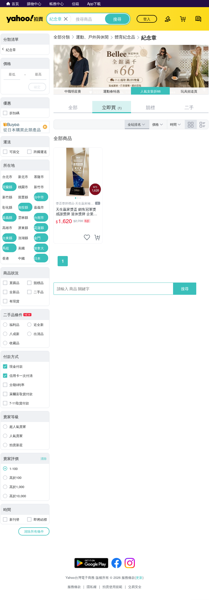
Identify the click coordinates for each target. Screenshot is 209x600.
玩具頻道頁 (189, 91)
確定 (37, 86)
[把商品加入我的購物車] (97, 237)
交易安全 (134, 586)
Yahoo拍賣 (24, 19)
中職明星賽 (72, 91)
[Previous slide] (57, 171)
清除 (44, 458)
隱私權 (92, 586)
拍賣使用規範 (112, 586)
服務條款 (74, 586)
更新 (139, 577)
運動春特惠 (111, 91)
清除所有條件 (34, 531)
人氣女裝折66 (150, 91)
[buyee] (25, 127)
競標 (150, 107)
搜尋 (185, 288)
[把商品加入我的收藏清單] (87, 237)
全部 (72, 107)
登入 (146, 18)
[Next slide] (99, 171)
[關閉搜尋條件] (66, 19)
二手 (189, 107)
